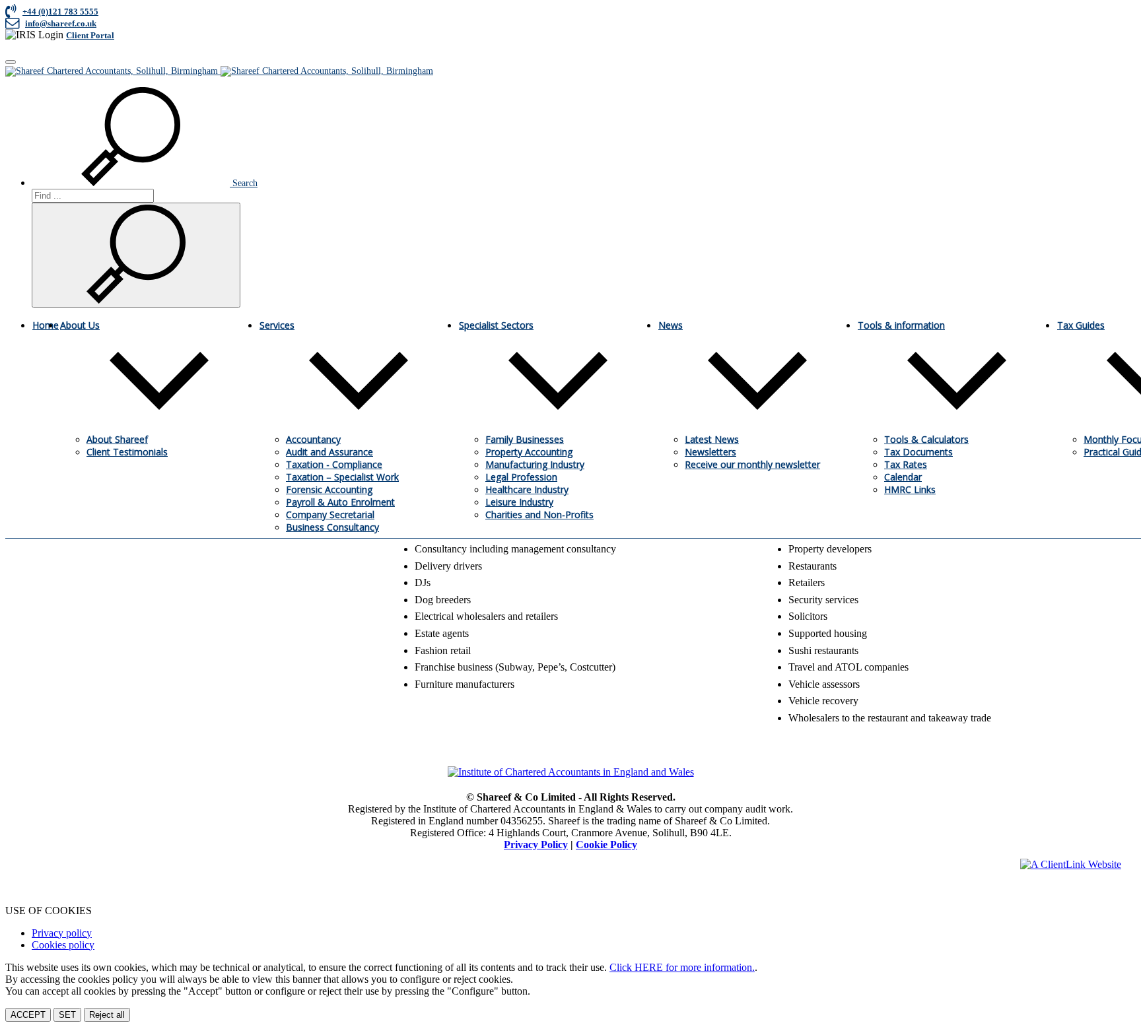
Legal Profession (521, 477)
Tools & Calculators (926, 439)
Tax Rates (905, 464)
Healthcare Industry (527, 489)
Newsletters (710, 452)
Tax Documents (918, 452)
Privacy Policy (536, 844)
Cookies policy (63, 944)
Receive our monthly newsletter (752, 464)
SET (67, 1015)
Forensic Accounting (329, 489)
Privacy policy (62, 933)
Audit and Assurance (329, 452)
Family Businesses (524, 439)
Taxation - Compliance (334, 464)
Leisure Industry (519, 502)
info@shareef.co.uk (60, 23)
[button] (145, 183)
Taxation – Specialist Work (342, 477)
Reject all (107, 1015)
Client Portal (90, 35)
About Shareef (117, 439)
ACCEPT (28, 1015)
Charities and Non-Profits (539, 514)
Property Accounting (528, 452)
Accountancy (313, 439)
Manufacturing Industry (534, 464)
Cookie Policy (606, 844)
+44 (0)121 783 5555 (60, 12)
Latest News (712, 439)
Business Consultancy (332, 527)
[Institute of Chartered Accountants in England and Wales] (571, 772)
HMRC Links (910, 489)
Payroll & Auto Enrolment (340, 502)
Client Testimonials (127, 452)
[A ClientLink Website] (1070, 864)
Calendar (903, 477)
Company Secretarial (330, 514)
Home (45, 325)
